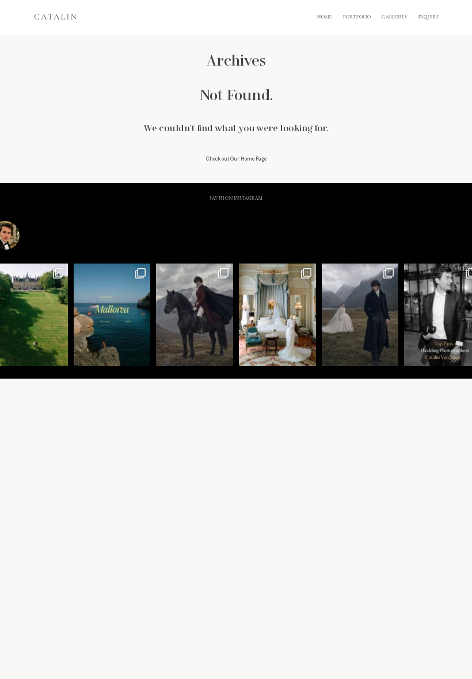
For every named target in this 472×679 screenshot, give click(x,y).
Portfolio (357, 17)
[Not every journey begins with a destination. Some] (194, 315)
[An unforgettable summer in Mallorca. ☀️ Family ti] (112, 315)
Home (324, 17)
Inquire (428, 17)
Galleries (394, 17)
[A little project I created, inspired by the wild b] (360, 315)
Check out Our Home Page (236, 159)
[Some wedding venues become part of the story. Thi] (277, 315)
